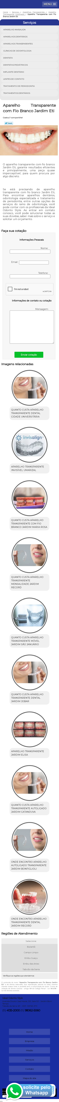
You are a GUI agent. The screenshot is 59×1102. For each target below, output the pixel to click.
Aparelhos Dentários (15, 36)
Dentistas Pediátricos (15, 65)
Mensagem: (42, 309)
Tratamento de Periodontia (19, 86)
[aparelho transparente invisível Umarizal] (29, 444)
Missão (29, 1050)
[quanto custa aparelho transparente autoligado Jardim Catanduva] (29, 782)
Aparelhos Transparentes (18, 43)
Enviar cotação (29, 354)
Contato (29, 1069)
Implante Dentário (13, 72)
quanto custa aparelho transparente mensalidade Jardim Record (27, 582)
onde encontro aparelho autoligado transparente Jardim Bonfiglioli (29, 865)
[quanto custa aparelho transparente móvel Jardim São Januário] (29, 614)
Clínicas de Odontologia (17, 51)
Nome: (45, 248)
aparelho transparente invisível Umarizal (27, 468)
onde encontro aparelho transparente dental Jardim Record (29, 922)
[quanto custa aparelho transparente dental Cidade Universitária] (29, 387)
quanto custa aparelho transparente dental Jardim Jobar (27, 698)
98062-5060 (32, 1010)
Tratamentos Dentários (16, 93)
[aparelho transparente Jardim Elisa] (29, 728)
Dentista (8, 58)
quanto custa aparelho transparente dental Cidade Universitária (27, 413)
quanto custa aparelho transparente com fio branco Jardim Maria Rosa (29, 523)
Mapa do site (29, 1078)
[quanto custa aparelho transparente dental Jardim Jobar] (29, 671)
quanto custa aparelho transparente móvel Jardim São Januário (27, 641)
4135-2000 (13, 1010)
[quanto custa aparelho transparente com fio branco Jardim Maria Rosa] (29, 497)
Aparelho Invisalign (14, 29)
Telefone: (43, 273)
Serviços (29, 22)
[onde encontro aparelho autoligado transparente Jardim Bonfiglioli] (29, 839)
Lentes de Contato (13, 79)
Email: (15, 262)
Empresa (29, 1041)
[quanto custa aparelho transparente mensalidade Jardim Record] (29, 554)
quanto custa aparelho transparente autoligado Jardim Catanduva (29, 808)
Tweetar (8, 123)
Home (29, 1032)
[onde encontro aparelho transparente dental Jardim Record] (29, 896)
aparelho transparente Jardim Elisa (27, 753)
